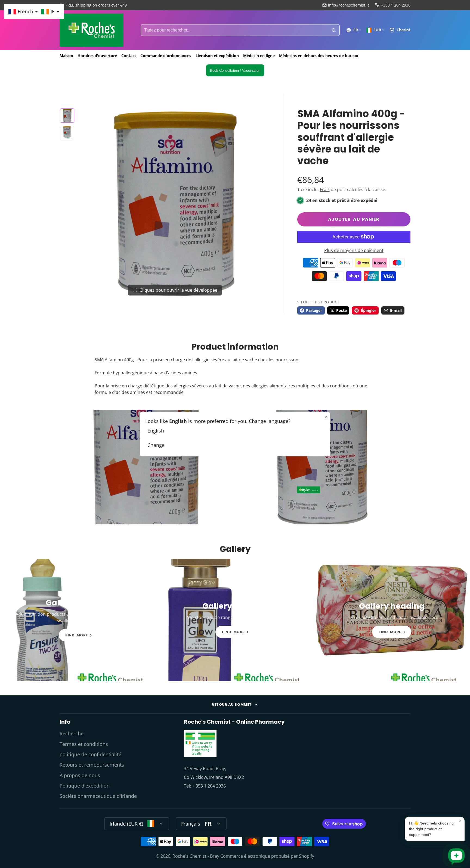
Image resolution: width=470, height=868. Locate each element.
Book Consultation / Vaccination (235, 71)
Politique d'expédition (85, 785)
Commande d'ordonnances (165, 55)
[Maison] (91, 30)
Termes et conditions (84, 744)
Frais (325, 189)
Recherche (72, 733)
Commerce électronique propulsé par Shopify (267, 856)
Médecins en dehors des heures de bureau (318, 55)
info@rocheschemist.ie (349, 5)
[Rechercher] (333, 30)
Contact (128, 55)
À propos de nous (80, 775)
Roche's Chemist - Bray (195, 856)
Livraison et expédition (217, 55)
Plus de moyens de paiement (354, 250)
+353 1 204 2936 (395, 5)
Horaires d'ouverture (97, 55)
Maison (66, 55)
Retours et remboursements (92, 764)
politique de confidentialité (90, 754)
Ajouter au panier (353, 219)
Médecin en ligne (259, 55)
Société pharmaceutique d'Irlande (98, 796)
